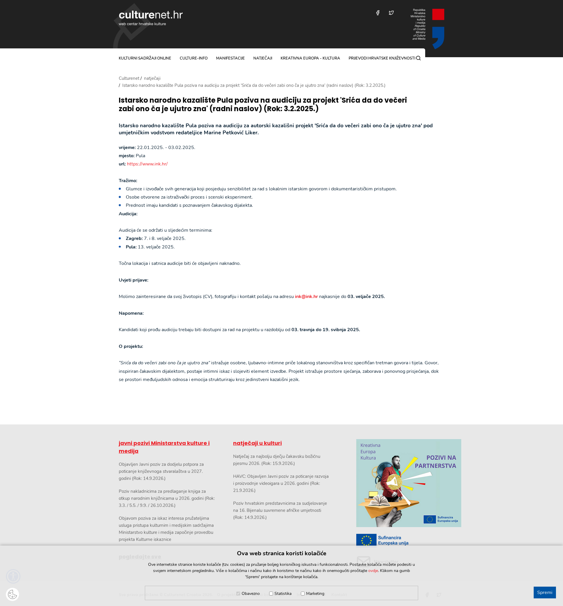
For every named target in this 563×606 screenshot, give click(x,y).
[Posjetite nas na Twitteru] (391, 12)
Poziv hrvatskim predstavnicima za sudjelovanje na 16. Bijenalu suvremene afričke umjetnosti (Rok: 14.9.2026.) (280, 510)
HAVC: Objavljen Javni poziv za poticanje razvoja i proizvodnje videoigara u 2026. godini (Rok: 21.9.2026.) (281, 483)
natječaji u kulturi (257, 443)
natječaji (262, 58)
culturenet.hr (151, 18)
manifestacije (230, 58)
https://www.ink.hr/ (147, 164)
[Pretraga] (418, 58)
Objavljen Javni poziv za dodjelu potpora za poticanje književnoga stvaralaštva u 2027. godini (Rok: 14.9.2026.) (161, 471)
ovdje (373, 570)
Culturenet (129, 78)
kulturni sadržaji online (145, 58)
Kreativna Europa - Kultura (310, 58)
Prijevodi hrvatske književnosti (382, 58)
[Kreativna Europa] (400, 541)
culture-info (194, 58)
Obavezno (251, 593)
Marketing (315, 593)
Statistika (282, 593)
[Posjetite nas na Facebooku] (377, 12)
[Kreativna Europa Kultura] (400, 483)
